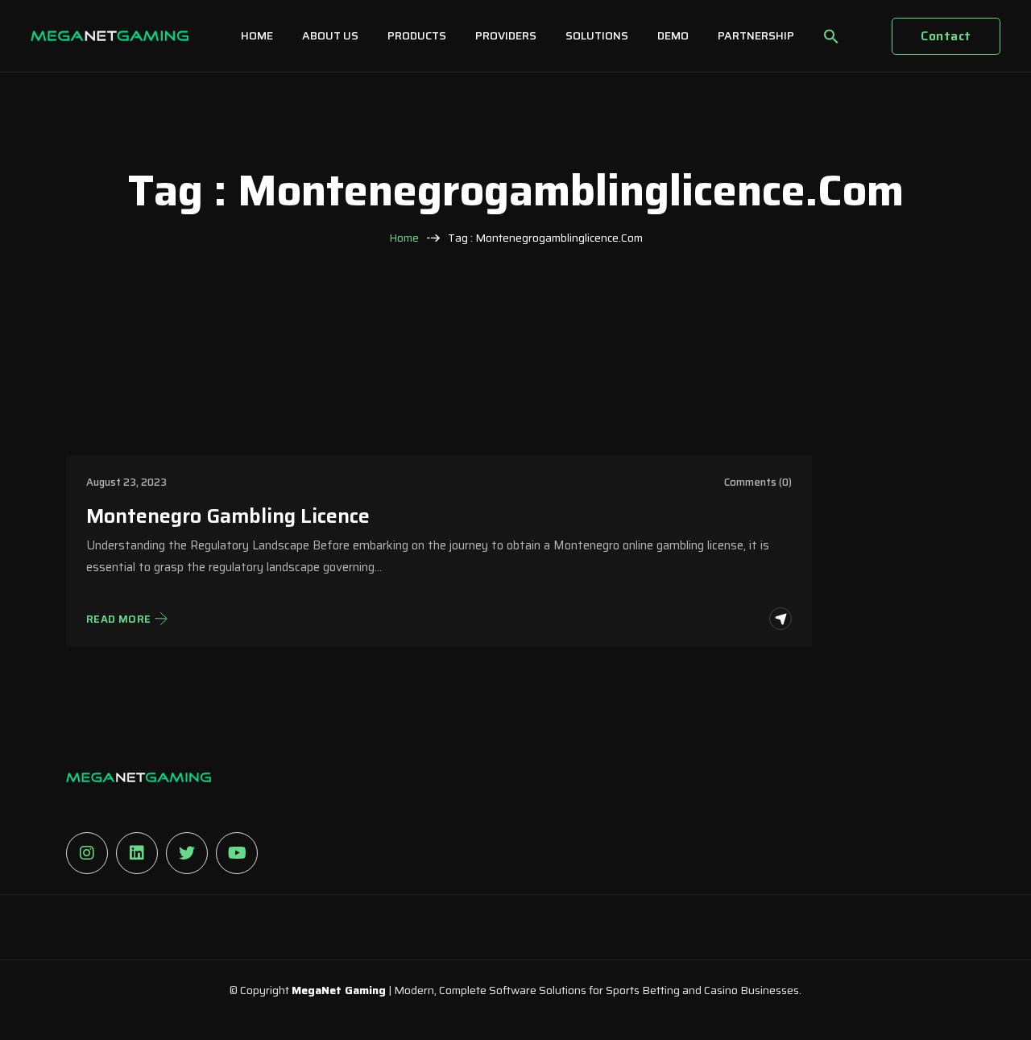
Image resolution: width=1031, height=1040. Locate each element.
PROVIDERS (505, 35)
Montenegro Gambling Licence (228, 516)
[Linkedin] (137, 853)
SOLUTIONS (596, 35)
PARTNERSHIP (756, 35)
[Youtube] (237, 853)
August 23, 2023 (126, 482)
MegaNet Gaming (339, 990)
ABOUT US (330, 35)
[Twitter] (187, 853)
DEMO (673, 35)
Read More (118, 619)
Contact (946, 36)
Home (404, 238)
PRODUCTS (416, 35)
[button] (831, 36)
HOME (257, 35)
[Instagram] (87, 853)
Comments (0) (758, 482)
